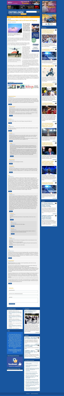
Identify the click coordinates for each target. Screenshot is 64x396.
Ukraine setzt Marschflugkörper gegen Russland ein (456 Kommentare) (32, 374)
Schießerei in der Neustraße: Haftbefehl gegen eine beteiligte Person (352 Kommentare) (32, 385)
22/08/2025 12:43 (11, 126)
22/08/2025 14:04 (11, 167)
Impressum (28, 393)
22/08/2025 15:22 (11, 194)
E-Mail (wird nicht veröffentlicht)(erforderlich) (16, 293)
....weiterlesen (37, 332)
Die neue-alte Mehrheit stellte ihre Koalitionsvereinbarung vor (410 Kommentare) (32, 380)
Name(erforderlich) (12, 290)
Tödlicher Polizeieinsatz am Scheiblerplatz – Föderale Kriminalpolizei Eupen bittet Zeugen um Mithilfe (15, 313)
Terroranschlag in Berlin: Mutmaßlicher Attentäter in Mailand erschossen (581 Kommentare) (32, 366)
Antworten (10, 104)
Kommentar (10, 297)
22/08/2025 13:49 (11, 160)
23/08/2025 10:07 (13, 229)
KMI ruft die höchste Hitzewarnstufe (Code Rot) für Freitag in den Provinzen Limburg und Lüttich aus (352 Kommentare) (32, 388)
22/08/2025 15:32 (12, 144)
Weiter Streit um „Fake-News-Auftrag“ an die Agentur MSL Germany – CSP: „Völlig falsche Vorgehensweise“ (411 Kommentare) (32, 376)
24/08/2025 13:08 (11, 107)
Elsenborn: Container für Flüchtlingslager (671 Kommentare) (32, 363)
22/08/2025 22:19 (11, 238)
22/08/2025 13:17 (10, 176)
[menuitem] (9, 17)
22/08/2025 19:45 (11, 261)
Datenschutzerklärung (34, 393)
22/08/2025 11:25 (10, 97)
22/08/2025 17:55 (12, 214)
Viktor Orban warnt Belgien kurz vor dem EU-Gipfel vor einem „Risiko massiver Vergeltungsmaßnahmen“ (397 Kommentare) (32, 382)
